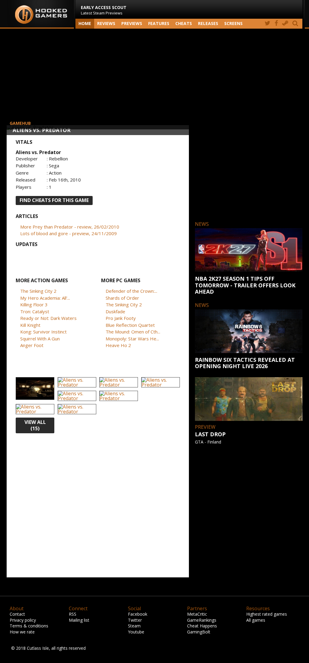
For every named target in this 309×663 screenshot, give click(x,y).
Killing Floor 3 (34, 305)
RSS (72, 614)
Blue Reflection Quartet (130, 325)
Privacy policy (23, 620)
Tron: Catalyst (34, 311)
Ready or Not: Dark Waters (48, 318)
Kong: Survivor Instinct (43, 332)
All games (255, 620)
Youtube (136, 632)
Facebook (137, 614)
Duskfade (115, 311)
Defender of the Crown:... (131, 291)
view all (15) (35, 425)
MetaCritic (197, 614)
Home (84, 23)
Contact (17, 614)
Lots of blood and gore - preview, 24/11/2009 (68, 233)
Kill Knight (30, 325)
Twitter (135, 620)
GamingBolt (198, 632)
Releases (208, 23)
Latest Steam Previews (103, 10)
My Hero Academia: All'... (45, 298)
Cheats (183, 23)
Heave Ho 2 (118, 345)
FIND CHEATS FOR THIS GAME (54, 200)
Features (158, 23)
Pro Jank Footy (121, 318)
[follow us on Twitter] (267, 24)
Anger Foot (31, 345)
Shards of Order (122, 298)
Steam (134, 626)
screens (233, 23)
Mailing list (79, 620)
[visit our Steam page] (285, 24)
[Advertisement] (154, 77)
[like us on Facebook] (276, 24)
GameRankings (201, 620)
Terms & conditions (29, 626)
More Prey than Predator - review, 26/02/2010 (69, 227)
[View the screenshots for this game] (35, 388)
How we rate (22, 632)
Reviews (106, 23)
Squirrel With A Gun (40, 339)
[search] (296, 24)
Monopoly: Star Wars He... (132, 339)
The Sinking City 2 (38, 291)
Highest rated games (266, 614)
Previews (131, 23)
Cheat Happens (202, 626)
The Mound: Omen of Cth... (133, 332)
